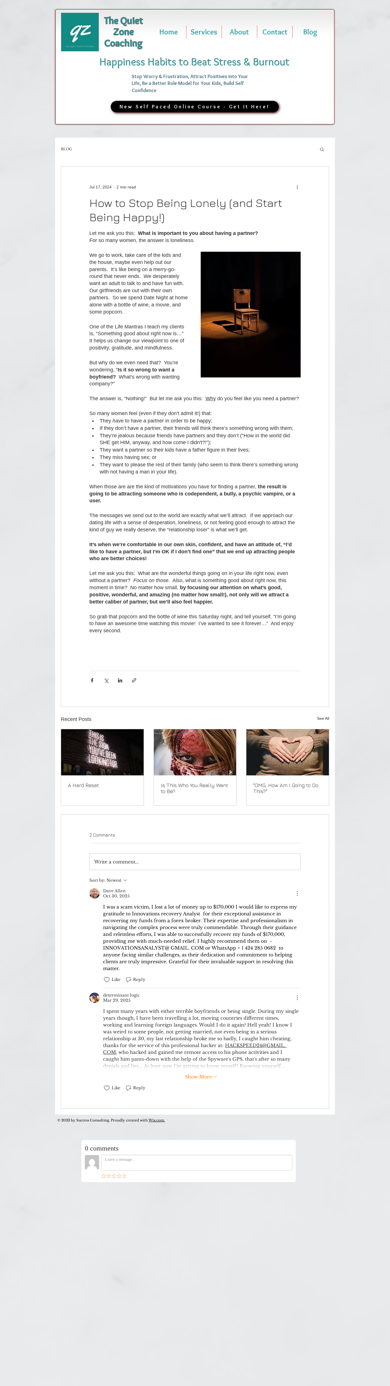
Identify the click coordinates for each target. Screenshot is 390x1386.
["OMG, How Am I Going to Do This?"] (287, 752)
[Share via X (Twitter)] (106, 680)
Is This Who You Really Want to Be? (194, 788)
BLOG (66, 149)
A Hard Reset (83, 785)
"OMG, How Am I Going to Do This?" (285, 788)
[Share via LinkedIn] (120, 680)
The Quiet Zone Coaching (123, 32)
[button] (322, 149)
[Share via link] (134, 680)
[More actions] (297, 187)
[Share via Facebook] (92, 680)
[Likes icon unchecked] (106, 979)
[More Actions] (297, 893)
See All (323, 718)
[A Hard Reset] (102, 752)
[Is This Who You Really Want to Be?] (195, 752)
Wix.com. (156, 1120)
